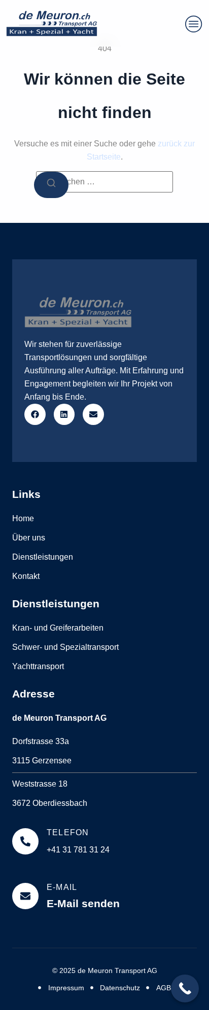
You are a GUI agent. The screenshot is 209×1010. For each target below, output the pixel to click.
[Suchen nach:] (104, 181)
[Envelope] (93, 414)
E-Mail (62, 887)
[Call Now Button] (185, 988)
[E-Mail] (25, 896)
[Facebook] (35, 414)
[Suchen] (51, 185)
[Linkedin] (64, 414)
